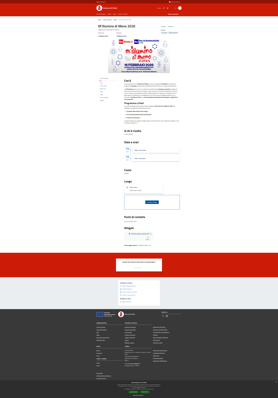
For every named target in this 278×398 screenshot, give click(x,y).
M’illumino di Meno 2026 (130, 221)
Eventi (115, 19)
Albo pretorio (99, 373)
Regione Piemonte (100, 2)
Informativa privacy (101, 378)
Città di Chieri (133, 187)
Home (99, 19)
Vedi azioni (170, 26)
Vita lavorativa (128, 332)
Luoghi (98, 363)
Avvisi (97, 356)
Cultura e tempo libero (130, 330)
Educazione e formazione (159, 327)
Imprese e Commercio (130, 335)
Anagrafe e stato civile (130, 327)
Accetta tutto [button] (133, 392)
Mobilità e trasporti (129, 343)
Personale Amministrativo (102, 337)
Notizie (98, 350)
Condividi (163, 26)
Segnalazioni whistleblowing (160, 361)
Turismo (127, 340)
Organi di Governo (100, 327)
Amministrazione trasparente (103, 376)
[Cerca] (180, 8)
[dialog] (139, 389)
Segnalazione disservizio (159, 353)
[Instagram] (166, 8)
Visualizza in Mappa (152, 202)
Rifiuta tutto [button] (144, 392)
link (153, 389)
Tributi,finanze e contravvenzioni (161, 332)
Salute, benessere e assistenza (160, 337)
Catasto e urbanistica (130, 337)
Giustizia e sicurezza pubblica (160, 330)
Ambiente (155, 335)
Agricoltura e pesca (157, 343)
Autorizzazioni (156, 340)
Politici (98, 335)
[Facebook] (163, 8)
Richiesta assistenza (158, 358)
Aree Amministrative (101, 330)
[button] (138, 395)
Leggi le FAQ (156, 356)
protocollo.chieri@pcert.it (133, 364)
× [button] (276, 382)
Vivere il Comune (107, 19)
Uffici (97, 332)
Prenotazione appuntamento (160, 350)
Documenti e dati (100, 340)
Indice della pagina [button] (104, 78)
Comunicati (99, 353)
